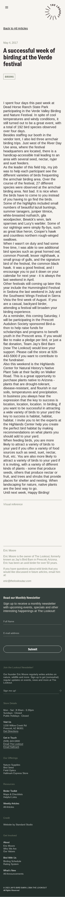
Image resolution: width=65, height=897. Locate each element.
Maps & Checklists (13, 794)
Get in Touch (10, 737)
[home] (53, 14)
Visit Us (7, 722)
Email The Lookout (13, 744)
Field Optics (9, 770)
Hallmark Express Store (15, 773)
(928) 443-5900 (11, 741)
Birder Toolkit (10, 791)
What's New (9, 870)
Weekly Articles (11, 803)
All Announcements (13, 873)
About (6, 842)
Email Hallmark (11, 747)
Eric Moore (9, 845)
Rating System (11, 864)
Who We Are (9, 848)
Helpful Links (10, 797)
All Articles (8, 807)
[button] (6, 7)
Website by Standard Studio (18, 824)
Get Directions (10, 731)
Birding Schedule (12, 861)
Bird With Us (9, 857)
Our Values (9, 851)
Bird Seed (8, 767)
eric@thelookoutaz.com (17, 581)
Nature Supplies (11, 764)
